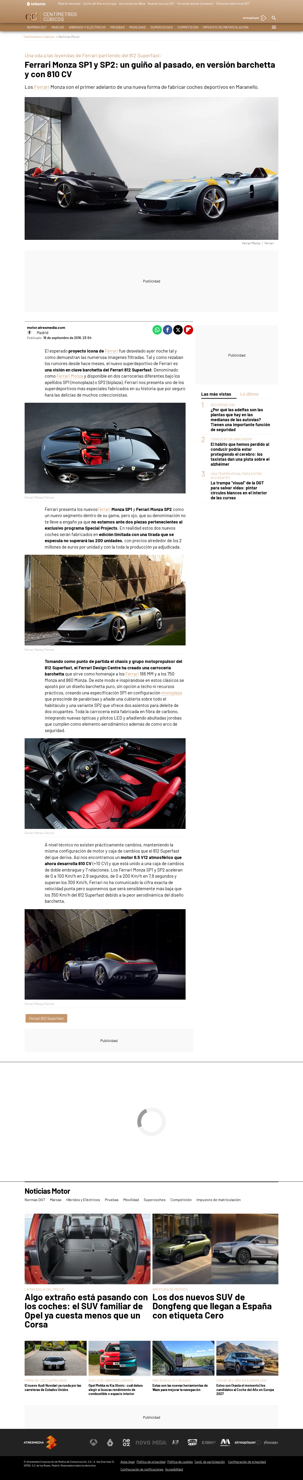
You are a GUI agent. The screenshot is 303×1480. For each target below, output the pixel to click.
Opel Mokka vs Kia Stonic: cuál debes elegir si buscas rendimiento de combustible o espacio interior (116, 1389)
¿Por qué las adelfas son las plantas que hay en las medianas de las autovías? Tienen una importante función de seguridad (240, 419)
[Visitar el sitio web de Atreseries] (176, 1442)
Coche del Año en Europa (99, 3)
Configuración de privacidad (247, 1462)
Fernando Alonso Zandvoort (195, 3)
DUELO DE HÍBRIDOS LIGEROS (111, 1380)
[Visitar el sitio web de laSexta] (110, 1442)
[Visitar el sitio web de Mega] (159, 1442)
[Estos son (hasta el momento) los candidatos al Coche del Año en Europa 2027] (247, 1359)
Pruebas (117, 27)
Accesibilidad (174, 1469)
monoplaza (171, 692)
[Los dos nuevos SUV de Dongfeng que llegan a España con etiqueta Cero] (215, 1249)
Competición (188, 27)
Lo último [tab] (249, 394)
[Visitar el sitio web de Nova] (143, 1442)
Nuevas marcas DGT (161, 3)
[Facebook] (29, 332)
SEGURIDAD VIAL (223, 405)
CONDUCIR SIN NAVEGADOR (231, 439)
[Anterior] (54, 4)
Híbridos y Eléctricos (87, 27)
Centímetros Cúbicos (39, 37)
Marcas (57, 27)
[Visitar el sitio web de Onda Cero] (192, 1442)
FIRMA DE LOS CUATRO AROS (46, 1380)
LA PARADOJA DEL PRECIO (44, 1289)
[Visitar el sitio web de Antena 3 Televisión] (93, 1442)
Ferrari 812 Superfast (46, 1018)
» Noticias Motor (68, 37)
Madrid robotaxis (69, 3)
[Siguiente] (276, 4)
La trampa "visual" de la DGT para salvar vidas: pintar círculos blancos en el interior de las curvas (239, 490)
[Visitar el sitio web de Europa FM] (209, 1442)
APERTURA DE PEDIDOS (170, 1289)
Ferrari (41, 87)
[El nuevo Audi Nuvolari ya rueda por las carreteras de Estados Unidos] (56, 1359)
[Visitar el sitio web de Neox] (126, 1442)
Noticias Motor (47, 1191)
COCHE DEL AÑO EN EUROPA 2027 (241, 1380)
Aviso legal (127, 1462)
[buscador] (273, 18)
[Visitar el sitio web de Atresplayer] (248, 1442)
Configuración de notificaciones (141, 1469)
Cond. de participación (210, 1462)
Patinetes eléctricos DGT (233, 3)
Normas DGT (37, 27)
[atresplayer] (253, 18)
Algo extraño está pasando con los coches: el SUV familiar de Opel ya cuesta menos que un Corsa (86, 1310)
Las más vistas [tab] (216, 394)
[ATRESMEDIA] (40, 1442)
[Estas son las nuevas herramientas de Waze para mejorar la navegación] (183, 1359)
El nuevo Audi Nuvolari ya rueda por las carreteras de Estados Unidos (53, 1387)
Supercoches (162, 27)
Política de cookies (180, 1462)
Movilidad (137, 27)
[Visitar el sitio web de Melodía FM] (225, 1442)
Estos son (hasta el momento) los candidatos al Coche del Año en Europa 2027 (245, 1389)
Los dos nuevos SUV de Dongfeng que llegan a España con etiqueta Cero (212, 1305)
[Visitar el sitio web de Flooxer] (271, 1442)
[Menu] (273, 27)
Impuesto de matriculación (225, 27)
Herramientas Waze (132, 3)
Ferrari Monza (70, 376)
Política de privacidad (151, 1462)
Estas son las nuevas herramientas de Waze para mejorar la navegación (180, 1387)
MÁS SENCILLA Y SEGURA (171, 1380)
